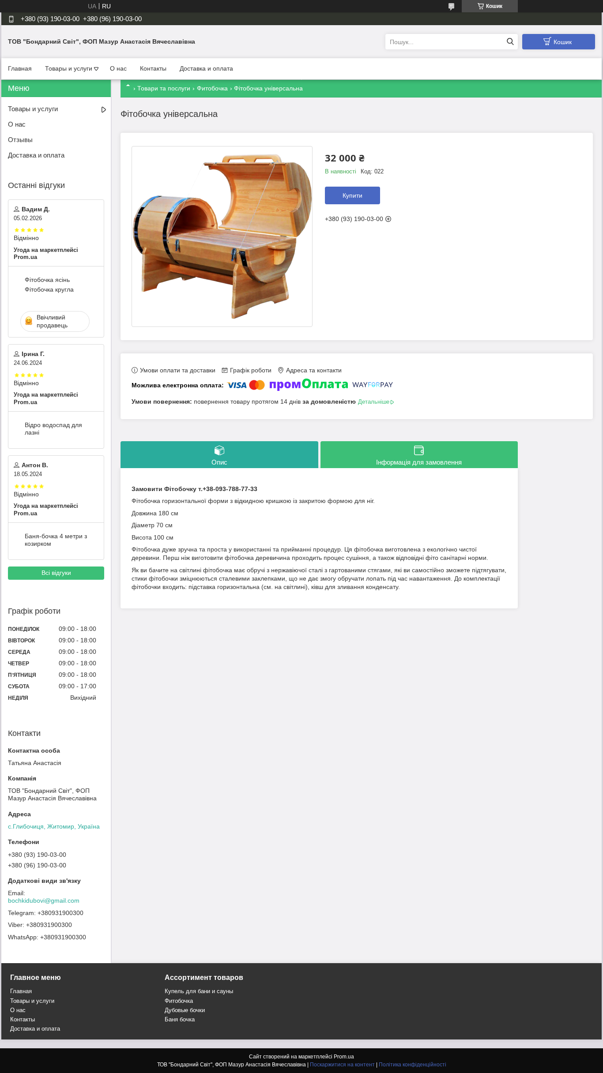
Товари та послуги (163, 88)
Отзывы (20, 139)
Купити (352, 195)
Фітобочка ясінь (47, 279)
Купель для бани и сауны (199, 991)
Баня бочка (180, 1019)
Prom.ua (344, 1057)
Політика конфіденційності (412, 1065)
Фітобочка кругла (49, 289)
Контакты (153, 68)
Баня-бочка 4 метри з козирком (56, 540)
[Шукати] (510, 41)
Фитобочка (212, 88)
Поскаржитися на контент (342, 1065)
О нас (118, 68)
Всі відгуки (56, 572)
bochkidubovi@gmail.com (43, 900)
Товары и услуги (68, 68)
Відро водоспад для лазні (53, 428)
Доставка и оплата (206, 68)
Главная (20, 68)
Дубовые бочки (185, 1010)
